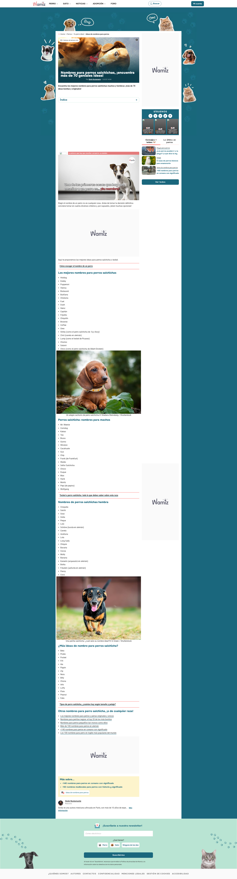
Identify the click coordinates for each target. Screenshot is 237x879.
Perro (105, 845)
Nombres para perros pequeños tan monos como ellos (84, 723)
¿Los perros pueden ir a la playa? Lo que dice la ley (167, 152)
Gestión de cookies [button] (158, 873)
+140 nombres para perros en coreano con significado (83, 729)
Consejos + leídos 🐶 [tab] (151, 141)
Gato (117, 845)
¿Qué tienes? (118, 840)
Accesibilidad (180, 873)
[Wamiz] (39, 4)
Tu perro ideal (79, 34)
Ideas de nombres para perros (97, 34)
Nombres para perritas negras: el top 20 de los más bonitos (86, 719)
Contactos (89, 873)
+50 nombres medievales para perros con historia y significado (92, 787)
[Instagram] (160, 116)
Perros (69, 34)
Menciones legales (133, 873)
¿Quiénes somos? (58, 873)
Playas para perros (163, 148)
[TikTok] (165, 116)
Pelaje (159, 158)
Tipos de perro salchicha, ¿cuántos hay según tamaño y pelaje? (88, 704)
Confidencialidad (109, 873)
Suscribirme (118, 855)
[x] (155, 116)
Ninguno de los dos (130, 845)
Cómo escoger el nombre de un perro (76, 266)
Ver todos (160, 182)
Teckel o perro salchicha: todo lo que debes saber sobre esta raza (89, 495)
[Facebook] (150, 116)
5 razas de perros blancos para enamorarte (167, 162)
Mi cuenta (197, 3)
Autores (76, 873)
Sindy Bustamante (95, 79)
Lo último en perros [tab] (169, 141)
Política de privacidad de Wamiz (132, 861)
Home (62, 34)
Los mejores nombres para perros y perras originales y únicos (87, 716)
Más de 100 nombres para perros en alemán (79, 726)
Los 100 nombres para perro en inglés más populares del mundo (88, 733)
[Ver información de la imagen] (136, 39)
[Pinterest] (170, 116)
